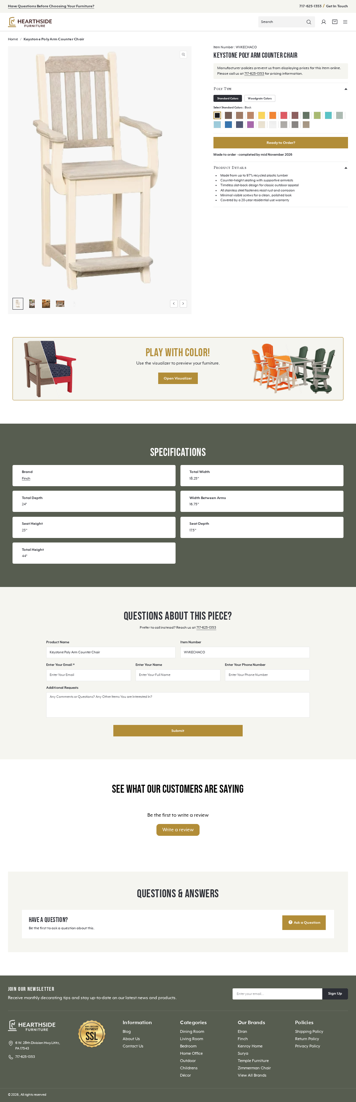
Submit (177, 731)
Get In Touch (337, 6)
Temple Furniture (253, 1061)
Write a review (178, 830)
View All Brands (252, 1075)
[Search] (309, 21)
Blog (127, 1031)
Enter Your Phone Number (245, 665)
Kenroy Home (250, 1046)
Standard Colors (227, 98)
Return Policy (307, 1039)
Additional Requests (62, 688)
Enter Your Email (60, 665)
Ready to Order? (281, 143)
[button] (345, 22)
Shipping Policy (309, 1031)
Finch (26, 478)
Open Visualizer (178, 378)
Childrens (188, 1068)
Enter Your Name (149, 665)
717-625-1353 (310, 6)
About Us (131, 1039)
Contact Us (133, 1046)
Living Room (191, 1039)
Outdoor (188, 1061)
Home (13, 39)
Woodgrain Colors (260, 98)
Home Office (191, 1053)
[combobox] (286, 21)
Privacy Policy (307, 1046)
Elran (242, 1031)
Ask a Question (307, 923)
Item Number (190, 642)
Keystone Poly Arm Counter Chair (54, 39)
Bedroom (188, 1046)
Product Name (57, 642)
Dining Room (192, 1031)
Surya (243, 1053)
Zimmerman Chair (254, 1068)
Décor (185, 1075)
